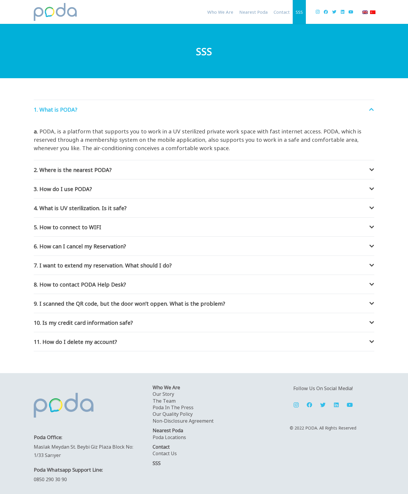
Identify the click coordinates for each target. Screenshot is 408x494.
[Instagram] (317, 12)
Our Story (163, 393)
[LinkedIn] (342, 12)
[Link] (55, 12)
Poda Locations (169, 437)
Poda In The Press (173, 407)
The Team (164, 400)
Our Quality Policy (173, 413)
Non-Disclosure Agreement (183, 420)
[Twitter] (334, 12)
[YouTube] (351, 12)
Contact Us (165, 453)
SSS (157, 463)
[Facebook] (326, 12)
